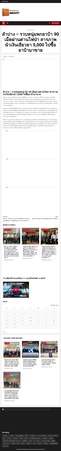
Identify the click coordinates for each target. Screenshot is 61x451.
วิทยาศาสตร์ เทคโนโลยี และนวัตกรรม (11, 440)
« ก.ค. (4, 332)
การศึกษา (5, 435)
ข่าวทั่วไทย (7, 343)
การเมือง (12, 435)
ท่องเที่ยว (15, 438)
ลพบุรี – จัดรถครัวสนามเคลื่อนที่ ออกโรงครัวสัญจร (45, 217)
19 (30, 321)
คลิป (4, 438)
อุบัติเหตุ (28, 443)
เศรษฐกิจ (46, 443)
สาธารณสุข (37, 440)
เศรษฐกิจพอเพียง (53, 443)
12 (30, 317)
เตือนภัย (39, 443)
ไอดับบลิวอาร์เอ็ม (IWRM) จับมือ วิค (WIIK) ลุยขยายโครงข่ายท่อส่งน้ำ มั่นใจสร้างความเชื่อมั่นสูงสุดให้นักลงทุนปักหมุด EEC (30, 363)
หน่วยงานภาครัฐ (30, 30)
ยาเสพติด (44, 438)
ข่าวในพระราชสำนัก (53, 435)
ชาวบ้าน (9, 438)
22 (54, 321)
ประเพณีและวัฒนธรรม (35, 438)
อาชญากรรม (6, 443)
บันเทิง (25, 438)
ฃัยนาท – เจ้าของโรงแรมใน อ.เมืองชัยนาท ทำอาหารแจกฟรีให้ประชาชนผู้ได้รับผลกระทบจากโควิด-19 (16, 218)
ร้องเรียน (51, 438)
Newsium (35, 449)
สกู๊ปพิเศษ (25, 440)
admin (5, 56)
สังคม (30, 440)
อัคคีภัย (53, 440)
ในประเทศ (5, 446)
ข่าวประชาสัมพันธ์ (41, 435)
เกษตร (34, 443)
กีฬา (27, 435)
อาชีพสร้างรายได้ (15, 443)
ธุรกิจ (21, 438)
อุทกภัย (22, 443)
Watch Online (55, 23)
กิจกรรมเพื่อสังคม (20, 435)
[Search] (50, 23)
